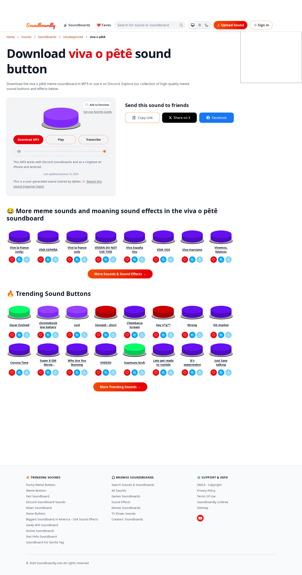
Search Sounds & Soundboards (133, 485)
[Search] (181, 25)
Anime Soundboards (40, 531)
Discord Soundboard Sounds (46, 502)
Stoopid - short (105, 325)
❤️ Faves (104, 25)
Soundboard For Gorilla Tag (45, 542)
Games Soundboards (126, 496)
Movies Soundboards (126, 508)
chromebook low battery (48, 325)
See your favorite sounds (97, 112)
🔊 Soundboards (76, 25)
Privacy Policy (206, 490)
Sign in (263, 25)
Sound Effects (121, 502)
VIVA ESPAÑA (48, 250)
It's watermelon (192, 363)
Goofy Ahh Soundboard (42, 525)
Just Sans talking (220, 363)
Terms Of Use (206, 496)
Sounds (26, 37)
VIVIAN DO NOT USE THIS (106, 250)
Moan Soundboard (39, 508)
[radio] (192, 25)
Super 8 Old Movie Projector (48, 363)
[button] (61, 117)
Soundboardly (40, 25)
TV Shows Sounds (124, 513)
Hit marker (221, 325)
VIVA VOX (163, 250)
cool (77, 325)
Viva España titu (134, 250)
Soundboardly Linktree (212, 502)
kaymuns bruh (134, 363)
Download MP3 (28, 139)
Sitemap (202, 508)
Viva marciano (192, 250)
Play (61, 139)
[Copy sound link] (19, 259)
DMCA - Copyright (209, 485)
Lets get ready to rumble (163, 363)
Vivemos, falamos (220, 250)
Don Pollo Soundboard (41, 536)
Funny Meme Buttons (40, 485)
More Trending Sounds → (120, 387)
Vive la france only (77, 250)
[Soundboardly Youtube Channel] (200, 518)
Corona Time (19, 363)
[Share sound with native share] (26, 259)
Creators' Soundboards (127, 519)
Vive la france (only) (19, 250)
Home (11, 37)
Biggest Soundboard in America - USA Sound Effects (62, 519)
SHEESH (105, 363)
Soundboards (47, 37)
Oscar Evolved (19, 325)
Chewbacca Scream (135, 325)
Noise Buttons (35, 513)
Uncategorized (73, 37)
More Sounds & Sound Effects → (120, 274)
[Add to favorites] (12, 259)
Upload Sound (232, 25)
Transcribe (93, 139)
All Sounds (119, 490)
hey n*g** (163, 325)
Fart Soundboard (37, 496)
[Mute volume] (19, 151)
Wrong (192, 325)
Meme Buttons (36, 490)
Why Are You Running (77, 363)
